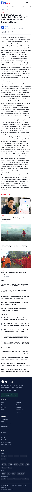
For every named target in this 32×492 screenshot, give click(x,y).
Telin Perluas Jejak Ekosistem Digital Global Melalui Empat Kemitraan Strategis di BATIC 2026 (16, 337)
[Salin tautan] (12, 32)
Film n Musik (17, 478)
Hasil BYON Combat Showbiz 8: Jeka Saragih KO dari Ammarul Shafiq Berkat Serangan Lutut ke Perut (17, 325)
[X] (7, 390)
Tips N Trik (23, 456)
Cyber (3, 459)
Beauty (21, 464)
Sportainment (21, 473)
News (4, 6)
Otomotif (18, 402)
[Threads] (12, 390)
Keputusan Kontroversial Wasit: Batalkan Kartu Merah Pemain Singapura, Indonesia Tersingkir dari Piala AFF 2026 (15, 371)
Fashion (4, 464)
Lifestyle (14, 6)
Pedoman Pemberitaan (7, 424)
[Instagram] (4, 390)
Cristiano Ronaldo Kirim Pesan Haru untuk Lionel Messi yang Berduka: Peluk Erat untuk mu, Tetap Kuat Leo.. (14, 353)
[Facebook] (10, 390)
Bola (9, 473)
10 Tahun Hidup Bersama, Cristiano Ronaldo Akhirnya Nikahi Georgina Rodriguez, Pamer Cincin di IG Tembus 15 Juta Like (15, 365)
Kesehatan (19, 412)
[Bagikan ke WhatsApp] (2, 32)
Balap (3, 473)
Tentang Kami (4, 419)
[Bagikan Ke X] (9, 32)
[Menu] (30, 2)
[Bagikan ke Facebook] (5, 32)
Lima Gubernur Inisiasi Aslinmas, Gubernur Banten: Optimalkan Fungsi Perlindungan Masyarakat (16, 319)
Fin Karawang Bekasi (6, 442)
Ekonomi (18, 407)
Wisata (15, 464)
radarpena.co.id (5, 435)
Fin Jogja (3, 437)
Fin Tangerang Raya (6, 444)
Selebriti (10, 478)
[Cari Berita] (27, 2)
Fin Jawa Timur (4, 439)
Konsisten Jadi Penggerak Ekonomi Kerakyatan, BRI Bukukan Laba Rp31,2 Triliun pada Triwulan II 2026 (14, 286)
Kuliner (10, 464)
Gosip (3, 478)
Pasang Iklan (4, 489)
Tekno (8, 6)
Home (2, 9)
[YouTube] (15, 390)
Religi (9, 467)
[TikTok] (2, 390)
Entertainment (27, 6)
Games (16, 456)
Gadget (4, 456)
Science (10, 456)
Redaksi (3, 421)
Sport (20, 6)
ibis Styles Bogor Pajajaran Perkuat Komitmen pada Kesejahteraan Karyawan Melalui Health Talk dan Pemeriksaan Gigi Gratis (17, 343)
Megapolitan (19, 409)
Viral (17, 404)
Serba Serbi (25, 478)
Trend (27, 464)
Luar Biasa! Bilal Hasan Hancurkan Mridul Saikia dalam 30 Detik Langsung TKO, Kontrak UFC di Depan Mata (14, 359)
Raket (13, 473)
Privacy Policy (4, 426)
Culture (4, 467)
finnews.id (3, 432)
